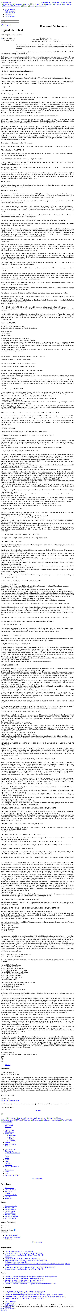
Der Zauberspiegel (10, 9)
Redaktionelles (9, 1170)
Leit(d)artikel (9, 1125)
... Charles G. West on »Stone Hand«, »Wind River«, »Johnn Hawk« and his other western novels (35, 1296)
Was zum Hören (10, 1211)
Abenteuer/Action (10, 1144)
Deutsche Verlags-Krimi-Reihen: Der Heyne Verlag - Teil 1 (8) (24, 1269)
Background (8, 1198)
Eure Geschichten (10, 1218)
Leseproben (8, 1165)
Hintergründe (9, 1151)
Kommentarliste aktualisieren (10, 1100)
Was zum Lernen (10, 1214)
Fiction (7, 1156)
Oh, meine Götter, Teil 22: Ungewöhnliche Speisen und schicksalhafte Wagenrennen (31, 1276)
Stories (7, 1158)
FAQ (6, 1173)
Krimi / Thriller (9, 1132)
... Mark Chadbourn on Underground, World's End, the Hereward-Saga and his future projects (34, 1295)
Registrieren (8, 1239)
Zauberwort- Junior (11, 1206)
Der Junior (8, 14)
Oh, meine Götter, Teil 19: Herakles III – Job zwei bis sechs (23, 1282)
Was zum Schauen (10, 1209)
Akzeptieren (4, 1308)
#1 (1, 1072)
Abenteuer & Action (11, 1195)
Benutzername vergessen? (13, 1237)
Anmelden (4, 1232)
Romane (7, 1159)
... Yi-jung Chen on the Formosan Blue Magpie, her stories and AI (25, 1291)
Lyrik (6, 1161)
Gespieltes (12, 1140)
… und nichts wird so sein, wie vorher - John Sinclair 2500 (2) (24, 1253)
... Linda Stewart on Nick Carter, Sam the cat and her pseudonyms (25, 1298)
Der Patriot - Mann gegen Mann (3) (16, 1262)
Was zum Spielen (10, 1213)
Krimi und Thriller (10, 1189)
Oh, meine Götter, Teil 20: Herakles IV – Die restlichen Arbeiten (24, 1280)
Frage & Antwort (10, 1149)
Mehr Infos (3, 1310)
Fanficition (8, 1163)
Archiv (7, 1171)
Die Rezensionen (10, 11)
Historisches (8, 1133)
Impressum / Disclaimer (12, 1175)
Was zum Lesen (9, 1207)
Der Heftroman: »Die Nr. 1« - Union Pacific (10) (20, 1251)
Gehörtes (11, 1139)
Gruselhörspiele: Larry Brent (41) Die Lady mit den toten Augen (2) (26, 1260)
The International (10, 16)
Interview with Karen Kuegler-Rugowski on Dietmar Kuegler (24, 1293)
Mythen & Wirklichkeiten (12, 1153)
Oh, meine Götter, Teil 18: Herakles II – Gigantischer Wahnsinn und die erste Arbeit (30, 1283)
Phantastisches (9, 1130)
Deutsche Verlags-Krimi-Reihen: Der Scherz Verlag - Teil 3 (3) (24, 1255)
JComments (37, 1110)
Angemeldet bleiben (7, 1230)
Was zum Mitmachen (11, 1216)
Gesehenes (12, 1137)
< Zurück (7, 1065)
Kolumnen (8, 1127)
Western (7, 1142)
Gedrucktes (12, 1135)
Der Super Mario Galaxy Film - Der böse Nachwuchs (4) (22, 1258)
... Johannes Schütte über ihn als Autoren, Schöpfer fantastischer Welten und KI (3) (30, 1267)
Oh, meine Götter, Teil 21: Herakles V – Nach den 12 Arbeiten (24, 1278)
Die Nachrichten (10, 13)
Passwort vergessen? (11, 1235)
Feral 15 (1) (8, 1257)
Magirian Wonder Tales (12, 1166)
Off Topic (8, 1146)
